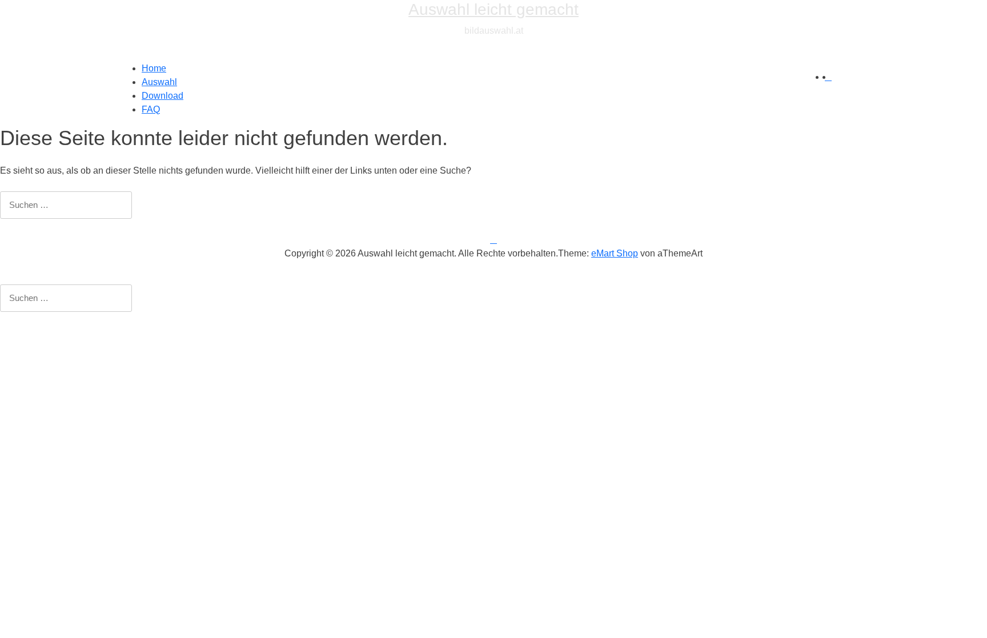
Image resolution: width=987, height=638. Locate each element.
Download (162, 96)
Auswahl (159, 82)
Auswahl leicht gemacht (493, 9)
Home (154, 68)
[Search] (828, 77)
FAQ (151, 109)
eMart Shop (614, 253)
